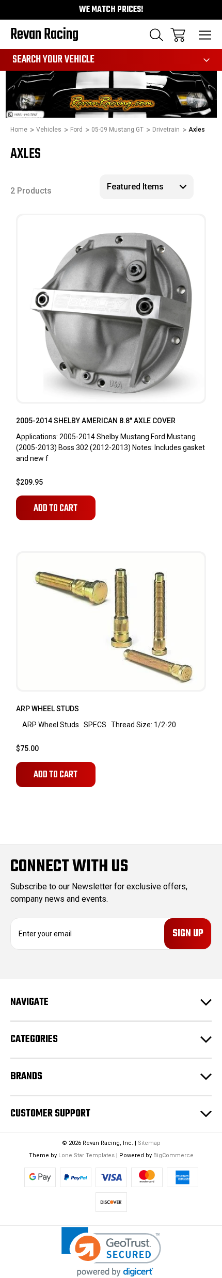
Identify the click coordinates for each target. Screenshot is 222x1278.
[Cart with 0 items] (177, 35)
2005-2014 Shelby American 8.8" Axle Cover (96, 421)
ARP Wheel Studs (47, 709)
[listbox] (147, 186)
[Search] (156, 34)
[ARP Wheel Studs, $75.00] (111, 621)
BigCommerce (173, 1155)
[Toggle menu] (205, 35)
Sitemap (149, 1143)
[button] (111, 1252)
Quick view (172, 249)
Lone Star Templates (86, 1155)
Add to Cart (55, 508)
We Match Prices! (111, 9)
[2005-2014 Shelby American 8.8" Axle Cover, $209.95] (111, 309)
